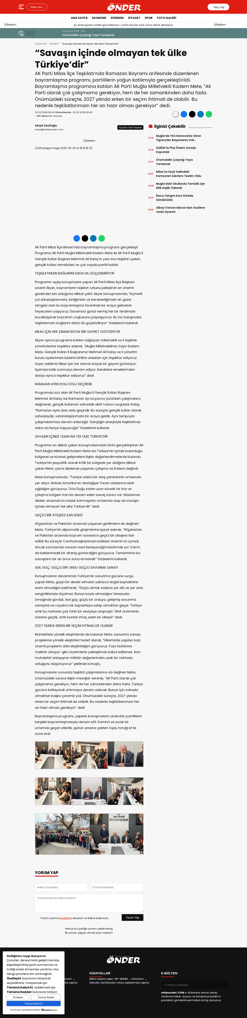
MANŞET (54, 43)
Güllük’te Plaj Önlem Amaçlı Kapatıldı (176, 150)
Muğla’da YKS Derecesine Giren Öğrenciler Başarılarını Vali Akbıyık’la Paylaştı (178, 138)
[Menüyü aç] (22, 7)
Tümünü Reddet (46, 997)
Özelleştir (18, 997)
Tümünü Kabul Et (33, 1003)
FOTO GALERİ (166, 18)
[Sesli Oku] (175, 114)
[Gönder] (225, 985)
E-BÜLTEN (169, 973)
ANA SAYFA (79, 18)
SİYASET (134, 18)
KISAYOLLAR (100, 973)
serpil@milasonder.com (49, 129)
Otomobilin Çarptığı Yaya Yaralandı (64, 35)
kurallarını (66, 918)
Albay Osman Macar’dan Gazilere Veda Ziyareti (180, 210)
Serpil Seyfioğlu (46, 125)
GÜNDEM (117, 18)
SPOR (149, 18)
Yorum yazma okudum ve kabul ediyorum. (74, 918)
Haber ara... (37, 6)
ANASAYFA (41, 43)
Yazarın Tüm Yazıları (130, 127)
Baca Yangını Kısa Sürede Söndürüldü (174, 198)
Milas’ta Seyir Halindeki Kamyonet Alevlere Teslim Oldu (178, 174)
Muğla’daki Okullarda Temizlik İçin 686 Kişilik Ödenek (180, 186)
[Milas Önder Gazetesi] (124, 7)
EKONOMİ (99, 18)
